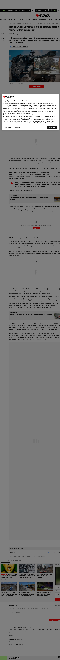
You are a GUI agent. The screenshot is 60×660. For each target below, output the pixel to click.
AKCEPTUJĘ (52, 127)
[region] (30, 112)
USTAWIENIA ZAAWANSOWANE (12, 127)
